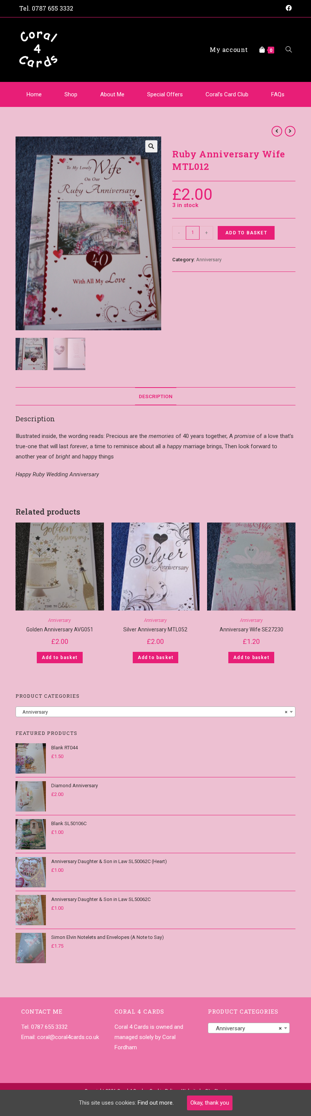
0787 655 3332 (52, 8)
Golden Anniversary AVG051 (59, 629)
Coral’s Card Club (227, 94)
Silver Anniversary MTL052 (155, 629)
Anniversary (208, 259)
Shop (70, 94)
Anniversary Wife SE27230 (251, 629)
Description (156, 396)
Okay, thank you (209, 1102)
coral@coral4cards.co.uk (68, 1037)
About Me (112, 94)
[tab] (155, 396)
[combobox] (155, 711)
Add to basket (246, 232)
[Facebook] (287, 8)
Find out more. (156, 1102)
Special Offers (165, 94)
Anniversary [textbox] (153, 712)
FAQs (277, 94)
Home (34, 94)
